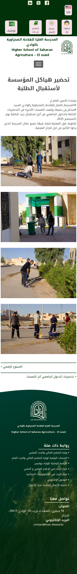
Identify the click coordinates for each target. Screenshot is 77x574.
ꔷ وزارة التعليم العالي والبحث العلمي (49, 453)
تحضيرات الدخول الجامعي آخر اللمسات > (51, 376)
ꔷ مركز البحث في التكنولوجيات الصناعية (47, 474)
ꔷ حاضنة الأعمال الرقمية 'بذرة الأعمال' (48, 485)
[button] (68, 10)
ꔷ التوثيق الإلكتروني (58, 480)
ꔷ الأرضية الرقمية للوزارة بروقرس (51, 463)
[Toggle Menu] (38, 64)
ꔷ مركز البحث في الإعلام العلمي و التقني (46, 469)
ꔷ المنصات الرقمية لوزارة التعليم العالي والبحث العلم (40, 458)
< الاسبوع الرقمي (11, 366)
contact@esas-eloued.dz (48, 524)
